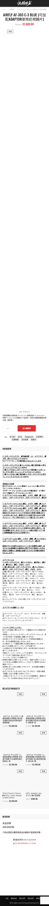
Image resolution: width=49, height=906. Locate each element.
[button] (45, 3)
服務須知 (14, 898)
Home (4, 9)
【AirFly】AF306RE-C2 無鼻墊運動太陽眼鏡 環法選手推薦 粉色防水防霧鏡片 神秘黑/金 (36, 719)
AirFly (20, 437)
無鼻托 (33, 439)
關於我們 (22, 898)
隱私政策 (31, 898)
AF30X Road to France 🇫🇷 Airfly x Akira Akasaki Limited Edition (12, 795)
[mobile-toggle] (4, 3)
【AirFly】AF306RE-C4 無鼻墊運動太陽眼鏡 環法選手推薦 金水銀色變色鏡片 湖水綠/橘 (36, 758)
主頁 (6, 898)
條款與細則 (40, 898)
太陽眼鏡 (11, 9)
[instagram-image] (12, 858)
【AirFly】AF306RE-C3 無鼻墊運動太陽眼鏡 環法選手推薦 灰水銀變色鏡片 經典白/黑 (12, 758)
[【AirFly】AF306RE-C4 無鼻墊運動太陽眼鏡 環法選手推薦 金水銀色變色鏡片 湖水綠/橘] (36, 741)
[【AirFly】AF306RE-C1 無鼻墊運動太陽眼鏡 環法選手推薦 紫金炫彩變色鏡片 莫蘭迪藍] (13, 703)
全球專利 (39, 437)
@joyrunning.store (24, 843)
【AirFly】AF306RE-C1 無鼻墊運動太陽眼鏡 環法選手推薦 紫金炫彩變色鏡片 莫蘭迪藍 (13, 719)
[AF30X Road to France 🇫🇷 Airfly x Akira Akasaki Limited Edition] (13, 780)
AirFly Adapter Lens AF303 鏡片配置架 (34, 794)
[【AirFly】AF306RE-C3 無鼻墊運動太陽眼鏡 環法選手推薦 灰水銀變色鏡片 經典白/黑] (13, 741)
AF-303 (12, 437)
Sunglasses (29, 437)
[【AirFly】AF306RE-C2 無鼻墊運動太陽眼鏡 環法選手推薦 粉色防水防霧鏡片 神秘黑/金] (36, 703)
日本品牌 (25, 439)
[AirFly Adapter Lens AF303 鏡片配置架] (36, 780)
